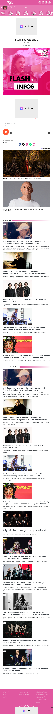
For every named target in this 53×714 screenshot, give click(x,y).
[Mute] (26, 8)
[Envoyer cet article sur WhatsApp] (30, 145)
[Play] (2, 8)
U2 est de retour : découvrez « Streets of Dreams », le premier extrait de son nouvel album (24, 584)
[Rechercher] (46, 2)
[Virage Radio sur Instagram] (32, 706)
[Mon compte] (49, 2)
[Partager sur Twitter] (23, 145)
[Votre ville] (40, 2)
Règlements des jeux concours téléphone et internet (42, 701)
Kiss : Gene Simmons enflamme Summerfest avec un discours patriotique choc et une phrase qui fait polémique (26, 613)
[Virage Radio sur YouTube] (28, 706)
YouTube (5, 697)
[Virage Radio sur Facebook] (20, 706)
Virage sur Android (24, 694)
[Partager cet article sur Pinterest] (26, 145)
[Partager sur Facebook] (19, 145)
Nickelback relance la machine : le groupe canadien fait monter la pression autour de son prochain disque (24, 531)
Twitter (4, 694)
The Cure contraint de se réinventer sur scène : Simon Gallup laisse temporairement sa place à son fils (24, 328)
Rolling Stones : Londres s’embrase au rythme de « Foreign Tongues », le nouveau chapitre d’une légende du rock (26, 356)
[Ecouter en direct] (43, 2)
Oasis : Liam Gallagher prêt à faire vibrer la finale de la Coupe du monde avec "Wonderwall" (24, 557)
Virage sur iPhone (23, 692)
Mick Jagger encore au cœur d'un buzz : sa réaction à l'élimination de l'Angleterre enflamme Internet (24, 242)
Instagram (5, 696)
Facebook (5, 692)
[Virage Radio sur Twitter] (24, 706)
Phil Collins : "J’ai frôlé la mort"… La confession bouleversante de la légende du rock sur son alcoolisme (25, 272)
